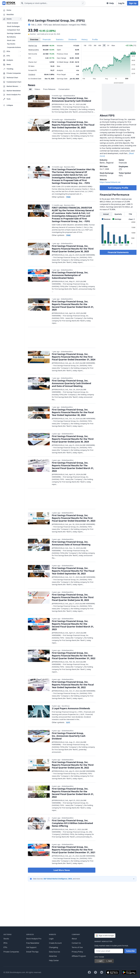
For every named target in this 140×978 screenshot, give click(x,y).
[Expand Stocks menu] (20, 19)
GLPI (68, 722)
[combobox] (53, 3)
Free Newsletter (32, 943)
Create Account (55, 943)
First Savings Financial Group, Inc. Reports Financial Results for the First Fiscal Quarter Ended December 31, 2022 (73, 655)
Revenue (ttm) (33, 50)
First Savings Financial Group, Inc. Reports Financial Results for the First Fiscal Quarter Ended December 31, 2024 (73, 357)
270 (120, 169)
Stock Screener (12, 23)
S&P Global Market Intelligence (55, 879)
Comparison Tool (13, 30)
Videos (37, 89)
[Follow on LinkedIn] (101, 972)
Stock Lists (11, 40)
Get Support (31, 947)
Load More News (61, 870)
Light (100, 961)
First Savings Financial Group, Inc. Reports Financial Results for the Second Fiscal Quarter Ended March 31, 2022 (73, 792)
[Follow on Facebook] (89, 972)
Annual (106, 214)
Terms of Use (77, 947)
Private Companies (11, 952)
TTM (130, 214)
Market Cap (32, 46)
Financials (47, 39)
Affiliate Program (79, 956)
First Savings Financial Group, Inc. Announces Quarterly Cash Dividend (71, 99)
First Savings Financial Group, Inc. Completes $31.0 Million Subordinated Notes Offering (72, 823)
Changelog (53, 947)
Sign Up (132, 3)
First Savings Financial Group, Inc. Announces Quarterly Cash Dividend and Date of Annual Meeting (71, 383)
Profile (95, 39)
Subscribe (130, 951)
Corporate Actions (14, 47)
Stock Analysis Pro (33, 938)
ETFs (5, 947)
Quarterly (118, 214)
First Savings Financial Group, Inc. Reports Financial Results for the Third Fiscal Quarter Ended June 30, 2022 (73, 765)
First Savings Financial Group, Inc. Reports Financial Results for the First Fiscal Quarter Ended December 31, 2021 (73, 849)
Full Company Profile (118, 187)
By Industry (11, 37)
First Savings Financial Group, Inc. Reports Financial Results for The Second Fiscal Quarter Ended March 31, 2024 (73, 466)
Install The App (32, 952)
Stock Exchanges (13, 26)
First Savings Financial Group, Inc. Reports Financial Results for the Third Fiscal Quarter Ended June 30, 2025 (73, 248)
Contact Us (76, 943)
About (74, 938)
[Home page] (9, 3)
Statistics (59, 39)
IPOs (5, 943)
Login (51, 938)
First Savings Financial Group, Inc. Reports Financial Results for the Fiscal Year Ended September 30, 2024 (73, 412)
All (30, 89)
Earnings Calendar (14, 33)
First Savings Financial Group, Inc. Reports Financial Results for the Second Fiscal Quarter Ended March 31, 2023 (73, 625)
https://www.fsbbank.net (110, 182)
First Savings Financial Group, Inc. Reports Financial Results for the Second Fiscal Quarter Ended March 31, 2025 (73, 305)
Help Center (54, 960)
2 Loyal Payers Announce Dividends (71, 708)
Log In (121, 3)
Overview (34, 39)
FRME (68, 197)
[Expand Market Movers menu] (20, 86)
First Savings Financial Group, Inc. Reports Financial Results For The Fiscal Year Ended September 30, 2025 (73, 125)
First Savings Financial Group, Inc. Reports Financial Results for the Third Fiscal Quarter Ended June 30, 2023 (73, 597)
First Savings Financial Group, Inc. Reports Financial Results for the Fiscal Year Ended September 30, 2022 (73, 684)
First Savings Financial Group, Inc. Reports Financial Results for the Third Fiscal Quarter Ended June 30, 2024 (73, 439)
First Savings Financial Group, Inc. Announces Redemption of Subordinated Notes (70, 275)
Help (111, 3)
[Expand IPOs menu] (20, 51)
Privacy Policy (77, 952)
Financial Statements (118, 252)
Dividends (72, 39)
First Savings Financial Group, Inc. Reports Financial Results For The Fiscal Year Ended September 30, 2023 (73, 571)
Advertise (53, 956)
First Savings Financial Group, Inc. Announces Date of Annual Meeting (71, 543)
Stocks (6, 938)
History (84, 39)
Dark (110, 961)
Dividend (31, 74)
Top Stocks (11, 44)
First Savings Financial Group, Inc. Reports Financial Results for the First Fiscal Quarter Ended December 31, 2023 (73, 518)
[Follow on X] (95, 972)
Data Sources (54, 952)
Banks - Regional (106, 162)
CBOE (70, 879)
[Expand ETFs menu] (20, 56)
